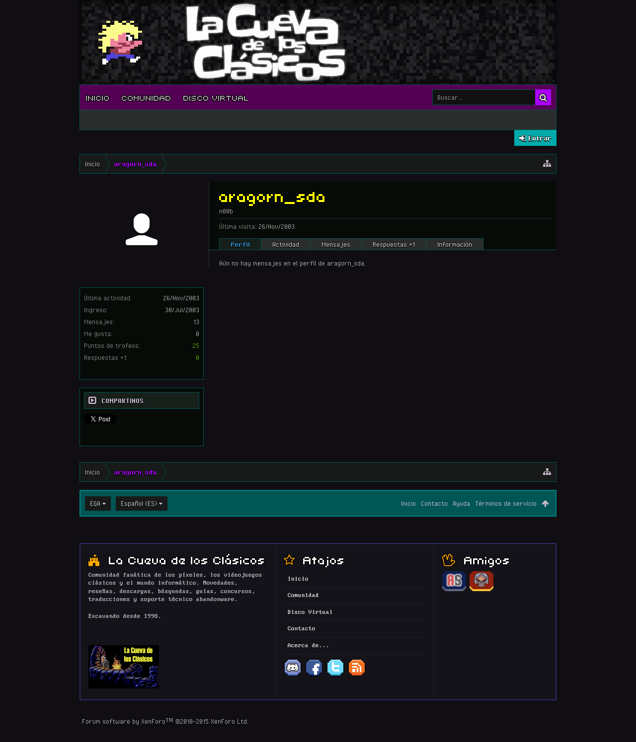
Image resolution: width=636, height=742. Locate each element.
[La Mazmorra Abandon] (481, 589)
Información (454, 244)
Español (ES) (139, 503)
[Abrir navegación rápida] (547, 163)
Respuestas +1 (394, 244)
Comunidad (146, 97)
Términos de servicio (506, 503)
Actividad (285, 244)
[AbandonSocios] (454, 589)
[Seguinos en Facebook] (314, 675)
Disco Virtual (216, 97)
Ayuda (461, 503)
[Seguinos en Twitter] (335, 675)
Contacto (434, 503)
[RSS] (357, 675)
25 (195, 345)
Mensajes (335, 244)
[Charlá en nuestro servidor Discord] (293, 675)
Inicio (98, 97)
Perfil (240, 244)
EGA (95, 503)
